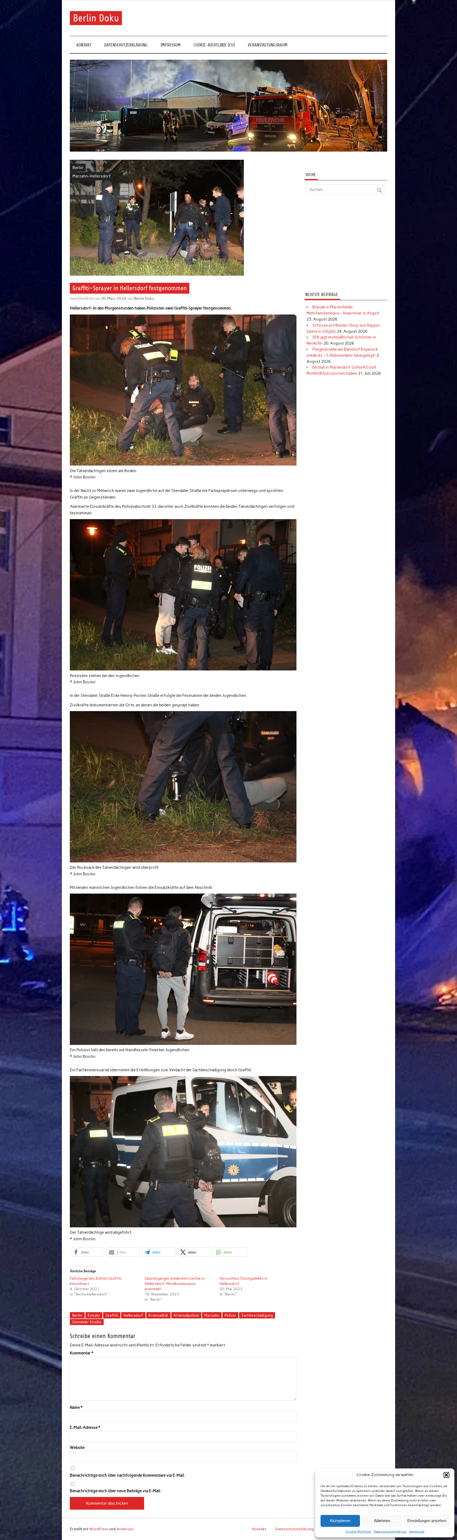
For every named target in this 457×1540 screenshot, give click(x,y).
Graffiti (112, 1315)
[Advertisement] (346, 243)
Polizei (230, 1315)
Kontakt (83, 45)
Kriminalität (158, 1315)
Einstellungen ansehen (426, 1520)
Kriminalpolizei (186, 1315)
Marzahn (211, 1315)
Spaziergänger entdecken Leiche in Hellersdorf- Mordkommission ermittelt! (174, 1283)
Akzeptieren (340, 1520)
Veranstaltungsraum (267, 45)
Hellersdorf (133, 1315)
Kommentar (81, 1353)
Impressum (416, 1531)
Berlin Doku (96, 18)
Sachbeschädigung (257, 1315)
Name (76, 1408)
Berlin (77, 167)
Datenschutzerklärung (390, 1531)
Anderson (125, 1529)
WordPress (98, 1529)
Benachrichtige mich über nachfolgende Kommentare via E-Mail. (127, 1475)
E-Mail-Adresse (85, 1428)
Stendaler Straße (86, 1322)
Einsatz (94, 1315)
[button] (446, 1475)
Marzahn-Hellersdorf (91, 176)
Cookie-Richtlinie (358, 1531)
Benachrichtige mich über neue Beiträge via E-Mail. (115, 1491)
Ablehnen (382, 1520)
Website (77, 1448)
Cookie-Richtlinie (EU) (214, 45)
